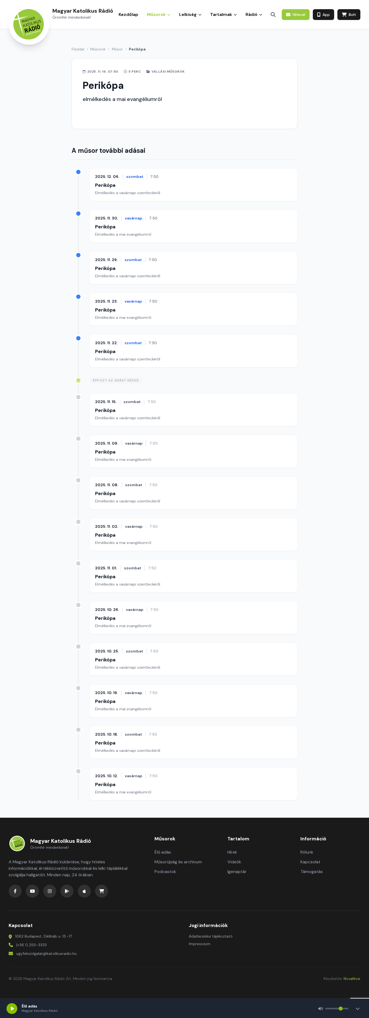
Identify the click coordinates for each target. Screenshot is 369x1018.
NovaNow (352, 978)
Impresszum (199, 943)
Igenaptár (237, 871)
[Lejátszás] (11, 1008)
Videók (234, 862)
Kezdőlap (128, 14)
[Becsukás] (358, 1008)
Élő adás (163, 852)
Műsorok (98, 49)
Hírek (232, 852)
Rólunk (306, 852)
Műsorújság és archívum (178, 862)
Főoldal (78, 49)
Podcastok (165, 871)
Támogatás (311, 871)
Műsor (117, 49)
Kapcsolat (310, 862)
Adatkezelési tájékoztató (211, 936)
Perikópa (105, 185)
